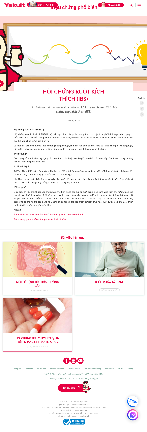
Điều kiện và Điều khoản (59, 378)
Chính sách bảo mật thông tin (85, 378)
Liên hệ (130, 368)
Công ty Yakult (46, 5)
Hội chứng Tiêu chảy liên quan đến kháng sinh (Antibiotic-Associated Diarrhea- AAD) (37, 342)
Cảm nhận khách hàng (92, 368)
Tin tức (120, 368)
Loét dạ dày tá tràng (109, 282)
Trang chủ (17, 368)
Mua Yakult (109, 368)
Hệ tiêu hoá (41, 368)
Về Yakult (29, 368)
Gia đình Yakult (74, 368)
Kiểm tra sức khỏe (57, 368)
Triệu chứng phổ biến (37, 290)
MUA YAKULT (114, 5)
